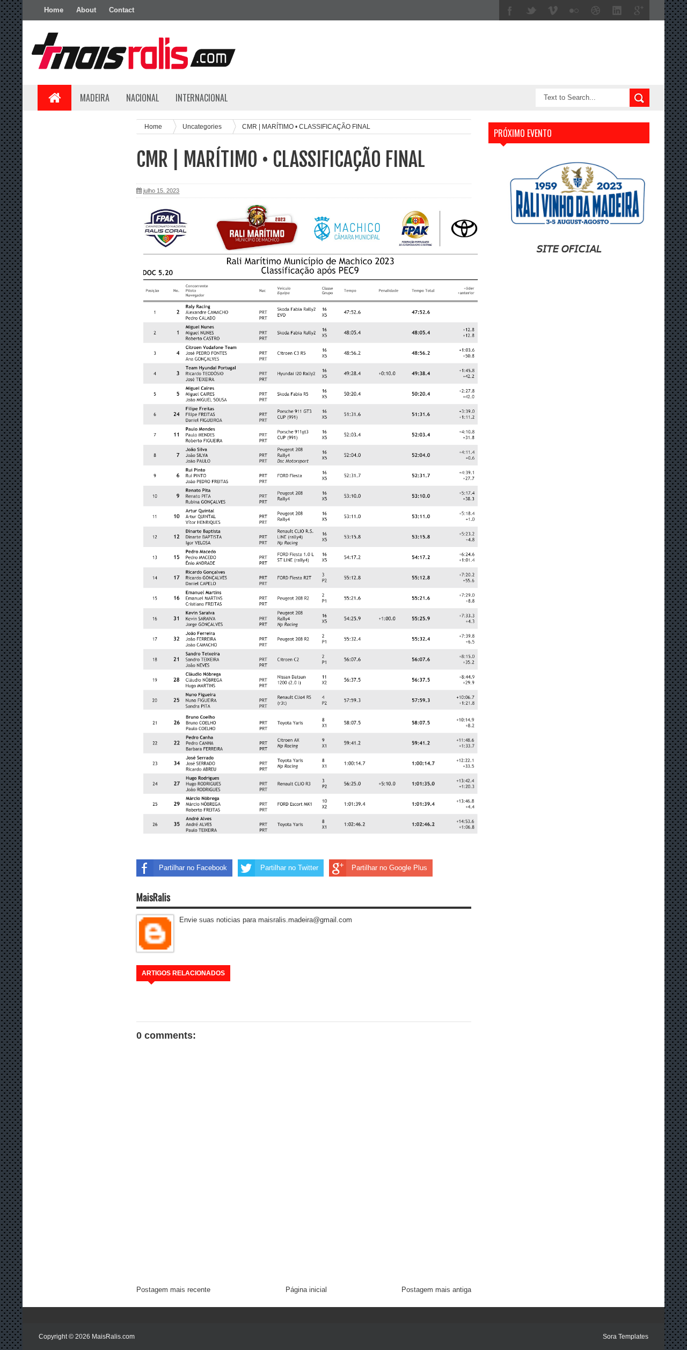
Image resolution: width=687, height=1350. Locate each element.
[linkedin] (617, 10)
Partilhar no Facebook (193, 868)
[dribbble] (595, 10)
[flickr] (574, 10)
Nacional (142, 97)
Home (53, 10)
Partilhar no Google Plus (389, 868)
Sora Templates (625, 1336)
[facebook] (510, 10)
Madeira (94, 97)
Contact (121, 10)
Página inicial (306, 1290)
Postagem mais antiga (436, 1290)
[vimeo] (553, 10)
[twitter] (531, 10)
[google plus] (638, 10)
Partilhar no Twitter (289, 868)
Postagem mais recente (173, 1290)
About (86, 10)
